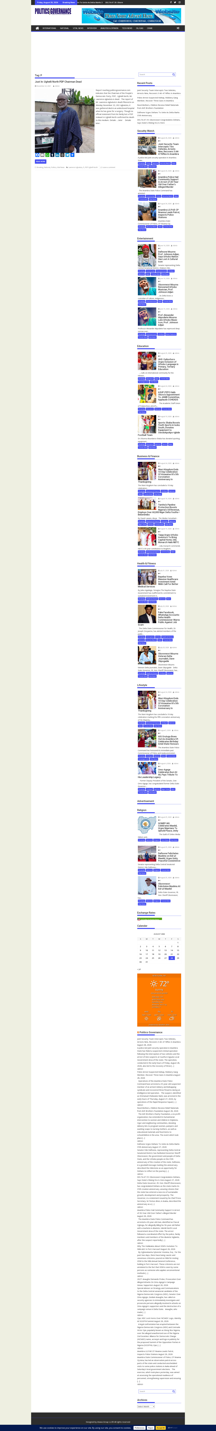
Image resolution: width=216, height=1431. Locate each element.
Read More (40, 161)
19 (159, 954)
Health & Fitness (151, 599)
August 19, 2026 (165, 416)
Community (150, 196)
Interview (92, 28)
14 (172, 950)
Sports (165, 444)
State (174, 163)
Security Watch (165, 163)
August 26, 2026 (165, 171)
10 (147, 950)
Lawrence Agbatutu (75, 167)
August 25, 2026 (165, 353)
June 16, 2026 (165, 246)
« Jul (139, 969)
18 (153, 954)
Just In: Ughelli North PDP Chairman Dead (58, 81)
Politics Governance (151, 1032)
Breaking (40, 167)
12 (159, 950)
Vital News (78, 28)
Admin (57, 86)
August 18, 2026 (165, 499)
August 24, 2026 (165, 386)
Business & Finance (152, 491)
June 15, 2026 (165, 309)
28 (172, 958)
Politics (53, 167)
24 (147, 958)
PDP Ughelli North (91, 167)
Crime (149, 28)
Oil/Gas (139, 28)
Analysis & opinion (109, 28)
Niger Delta (142, 524)
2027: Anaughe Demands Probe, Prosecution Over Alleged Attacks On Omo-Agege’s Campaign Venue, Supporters (159, 1282)
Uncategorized (143, 382)
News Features (171, 334)
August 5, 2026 (165, 730)
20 (165, 954)
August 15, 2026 (165, 529)
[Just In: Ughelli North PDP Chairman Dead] (64, 90)
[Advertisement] (108, 50)
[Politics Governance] (37, 28)
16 (140, 954)
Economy (164, 521)
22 (178, 954)
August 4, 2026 (165, 763)
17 (147, 954)
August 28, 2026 (165, 138)
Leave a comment (109, 167)
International (49, 28)
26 (159, 958)
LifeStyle (171, 271)
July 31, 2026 (164, 570)
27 (165, 958)
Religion (156, 840)
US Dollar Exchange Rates (150, 920)
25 (153, 958)
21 (172, 954)
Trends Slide (143, 166)
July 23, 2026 (164, 606)
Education (149, 379)
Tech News (127, 28)
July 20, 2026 (164, 647)
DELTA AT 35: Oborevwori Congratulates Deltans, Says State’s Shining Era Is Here (90, 2)
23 (140, 958)
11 (153, 950)
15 (178, 950)
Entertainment (161, 271)
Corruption (150, 637)
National (64, 28)
